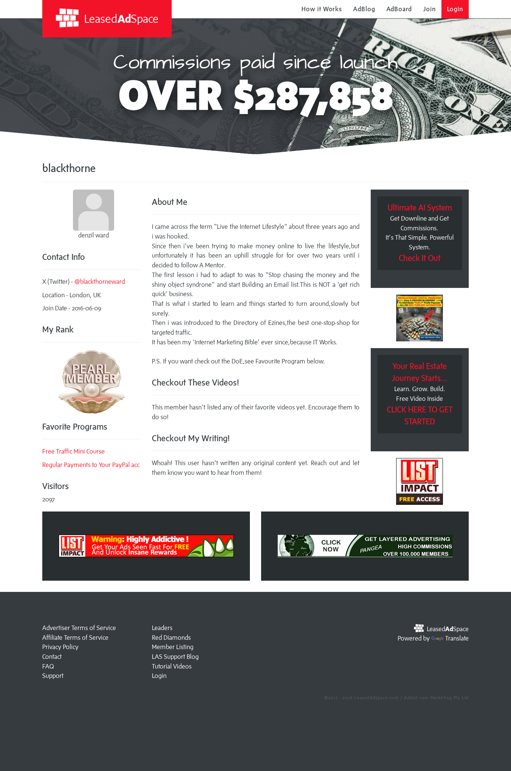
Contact (52, 656)
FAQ (48, 666)
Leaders (162, 628)
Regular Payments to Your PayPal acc (91, 465)
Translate (457, 638)
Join (429, 9)
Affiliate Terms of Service (75, 637)
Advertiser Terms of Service (79, 628)
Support (53, 675)
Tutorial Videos (172, 666)
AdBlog (364, 9)
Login (455, 9)
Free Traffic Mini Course (73, 451)
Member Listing (172, 647)
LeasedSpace (120, 18)
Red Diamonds (171, 637)
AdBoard (399, 9)
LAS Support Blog (175, 656)
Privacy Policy (60, 647)
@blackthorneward (99, 281)
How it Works (322, 9)
